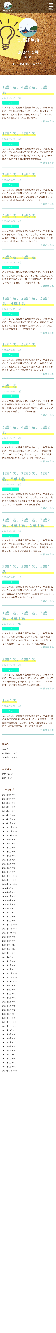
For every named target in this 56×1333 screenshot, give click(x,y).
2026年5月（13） (9, 807)
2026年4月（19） (9, 811)
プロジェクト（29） (10, 757)
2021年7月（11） (9, 1042)
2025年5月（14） (9, 855)
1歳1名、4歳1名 (19, 344)
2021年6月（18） (9, 1046)
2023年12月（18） (10, 924)
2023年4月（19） (9, 957)
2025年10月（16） (10, 835)
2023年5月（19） (9, 953)
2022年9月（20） (9, 985)
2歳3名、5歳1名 (19, 257)
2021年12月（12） (10, 1022)
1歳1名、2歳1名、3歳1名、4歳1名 (26, 301)
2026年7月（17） (9, 799)
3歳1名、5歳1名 (19, 174)
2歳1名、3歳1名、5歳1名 (26, 569)
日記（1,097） (8, 774)
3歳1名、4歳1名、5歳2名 (26, 429)
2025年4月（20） (9, 859)
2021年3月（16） (9, 1058)
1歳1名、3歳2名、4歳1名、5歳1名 (26, 476)
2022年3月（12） (9, 1010)
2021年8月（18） (9, 1038)
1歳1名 (9, 700)
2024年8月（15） (9, 892)
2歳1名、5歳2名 (19, 215)
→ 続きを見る (47, 121)
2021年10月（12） (10, 1030)
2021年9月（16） (9, 1034)
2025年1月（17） (9, 872)
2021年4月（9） (9, 1054)
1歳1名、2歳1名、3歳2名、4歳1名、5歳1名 (26, 522)
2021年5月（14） (9, 1050)
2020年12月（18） (10, 1070)
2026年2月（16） (9, 819)
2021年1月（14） (9, 1066)
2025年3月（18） (9, 864)
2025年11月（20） (10, 831)
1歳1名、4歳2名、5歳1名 (26, 89)
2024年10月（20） (10, 884)
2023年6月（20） (9, 949)
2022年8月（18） (9, 989)
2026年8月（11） (9, 795)
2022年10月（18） (10, 981)
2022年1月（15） (9, 1018)
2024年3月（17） (9, 912)
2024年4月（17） (9, 908)
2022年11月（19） (10, 977)
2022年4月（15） (9, 1006)
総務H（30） (7, 778)
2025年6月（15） (9, 851)
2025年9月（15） (9, 839)
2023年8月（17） (9, 941)
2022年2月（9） (9, 1014)
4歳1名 (9, 386)
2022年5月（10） (9, 1001)
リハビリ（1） (8, 749)
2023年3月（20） (9, 961)
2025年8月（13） (9, 843)
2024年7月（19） (9, 896)
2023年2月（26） (9, 965)
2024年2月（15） (9, 916)
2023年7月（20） (9, 945)
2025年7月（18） (9, 847)
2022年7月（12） (9, 993)
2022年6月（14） (9, 997)
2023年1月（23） (9, 969)
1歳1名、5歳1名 (19, 133)
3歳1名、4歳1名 (19, 659)
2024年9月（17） (9, 888)
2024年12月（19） (10, 876)
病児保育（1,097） (10, 753)
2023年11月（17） (10, 928)
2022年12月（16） (10, 973)
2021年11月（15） (10, 1026)
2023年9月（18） (9, 937)
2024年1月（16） (9, 920)
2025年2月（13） (9, 868)
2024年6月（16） (9, 900)
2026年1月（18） (9, 823)
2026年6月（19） (9, 803)
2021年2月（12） (9, 1062)
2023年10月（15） (10, 932)
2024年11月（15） (10, 880)
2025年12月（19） (10, 827)
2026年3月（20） (9, 815)
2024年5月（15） (9, 904)
